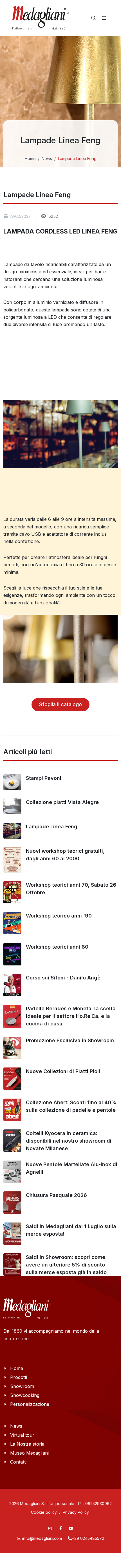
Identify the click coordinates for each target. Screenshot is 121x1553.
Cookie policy (44, 1512)
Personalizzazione (29, 1404)
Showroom (22, 1386)
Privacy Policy (76, 1512)
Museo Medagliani (29, 1453)
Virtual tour (22, 1435)
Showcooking (24, 1395)
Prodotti (18, 1377)
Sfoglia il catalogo (60, 704)
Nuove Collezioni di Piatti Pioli (63, 1071)
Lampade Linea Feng (51, 826)
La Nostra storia (27, 1444)
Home (30, 158)
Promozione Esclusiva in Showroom (70, 1040)
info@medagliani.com (42, 1538)
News (47, 158)
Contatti (18, 1462)
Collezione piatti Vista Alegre (62, 802)
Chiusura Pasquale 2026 (56, 1195)
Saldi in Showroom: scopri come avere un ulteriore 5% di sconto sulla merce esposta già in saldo (66, 1264)
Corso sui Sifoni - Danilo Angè (63, 978)
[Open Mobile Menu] (104, 18)
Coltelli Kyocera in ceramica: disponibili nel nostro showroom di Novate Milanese (68, 1140)
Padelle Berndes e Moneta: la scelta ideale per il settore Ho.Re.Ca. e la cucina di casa (71, 1016)
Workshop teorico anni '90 (59, 916)
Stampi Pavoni (43, 778)
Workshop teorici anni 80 (57, 947)
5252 (52, 216)
